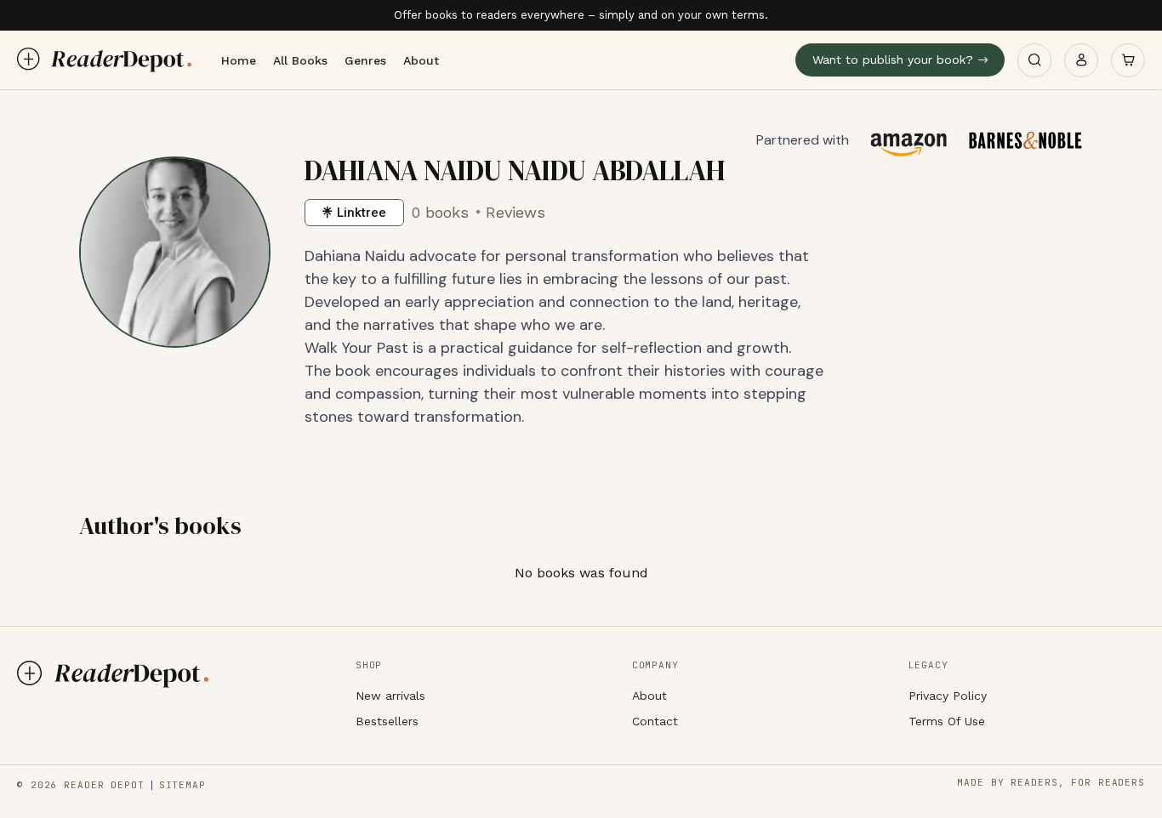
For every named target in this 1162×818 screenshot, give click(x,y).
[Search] (1034, 60)
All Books (300, 60)
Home (238, 60)
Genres (365, 60)
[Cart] (1128, 60)
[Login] (1081, 60)
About (421, 60)
